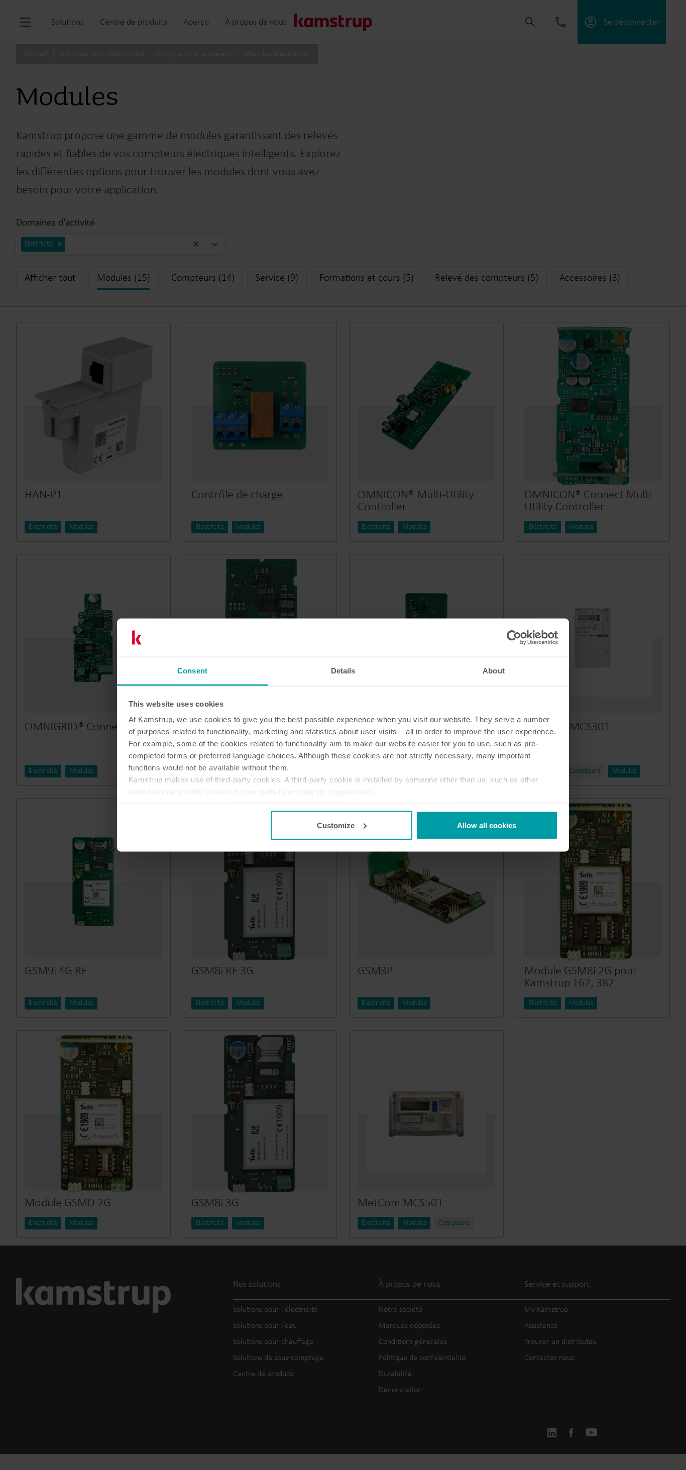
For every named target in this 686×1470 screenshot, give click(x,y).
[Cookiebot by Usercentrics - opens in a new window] (514, 637)
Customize (336, 825)
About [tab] (494, 670)
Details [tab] (343, 670)
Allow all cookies (486, 825)
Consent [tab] (192, 670)
